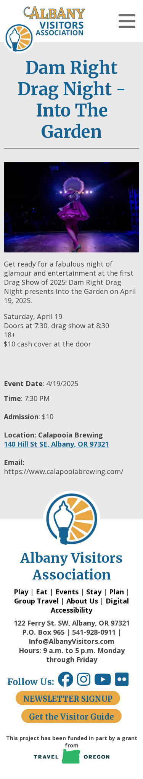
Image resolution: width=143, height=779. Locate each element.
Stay (93, 591)
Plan (116, 591)
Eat (42, 591)
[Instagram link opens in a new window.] (85, 682)
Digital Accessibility (90, 605)
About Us (82, 600)
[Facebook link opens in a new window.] (65, 682)
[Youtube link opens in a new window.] (104, 682)
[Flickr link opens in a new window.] (125, 682)
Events (67, 591)
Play (21, 591)
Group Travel (36, 600)
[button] (127, 20)
